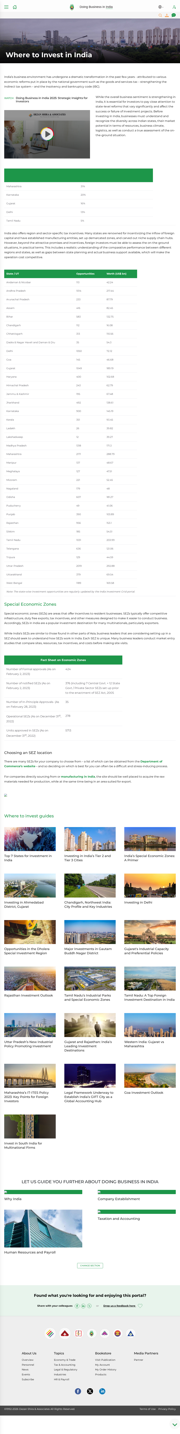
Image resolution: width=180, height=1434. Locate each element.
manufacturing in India (78, 776)
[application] (47, 134)
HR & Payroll (61, 1379)
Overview (27, 1359)
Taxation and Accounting (119, 1219)
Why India (12, 1199)
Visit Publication (105, 1359)
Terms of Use (148, 1409)
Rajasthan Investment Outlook (28, 995)
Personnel (28, 1364)
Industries (60, 1374)
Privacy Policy (167, 1409)
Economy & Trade (64, 1359)
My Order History (105, 1369)
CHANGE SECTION (90, 1265)
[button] (47, 134)
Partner (138, 1359)
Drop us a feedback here (119, 1305)
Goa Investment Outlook (143, 1093)
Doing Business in (96, 7)
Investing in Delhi (138, 902)
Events (26, 1374)
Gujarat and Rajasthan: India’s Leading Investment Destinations (88, 1046)
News (25, 1369)
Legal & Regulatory (65, 1369)
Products (100, 1374)
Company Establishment (119, 1199)
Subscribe (174, 7)
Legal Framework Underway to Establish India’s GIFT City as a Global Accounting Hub (88, 1097)
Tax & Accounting (64, 1364)
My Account (102, 1364)
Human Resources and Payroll (30, 1252)
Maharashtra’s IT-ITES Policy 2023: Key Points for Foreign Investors (26, 1097)
